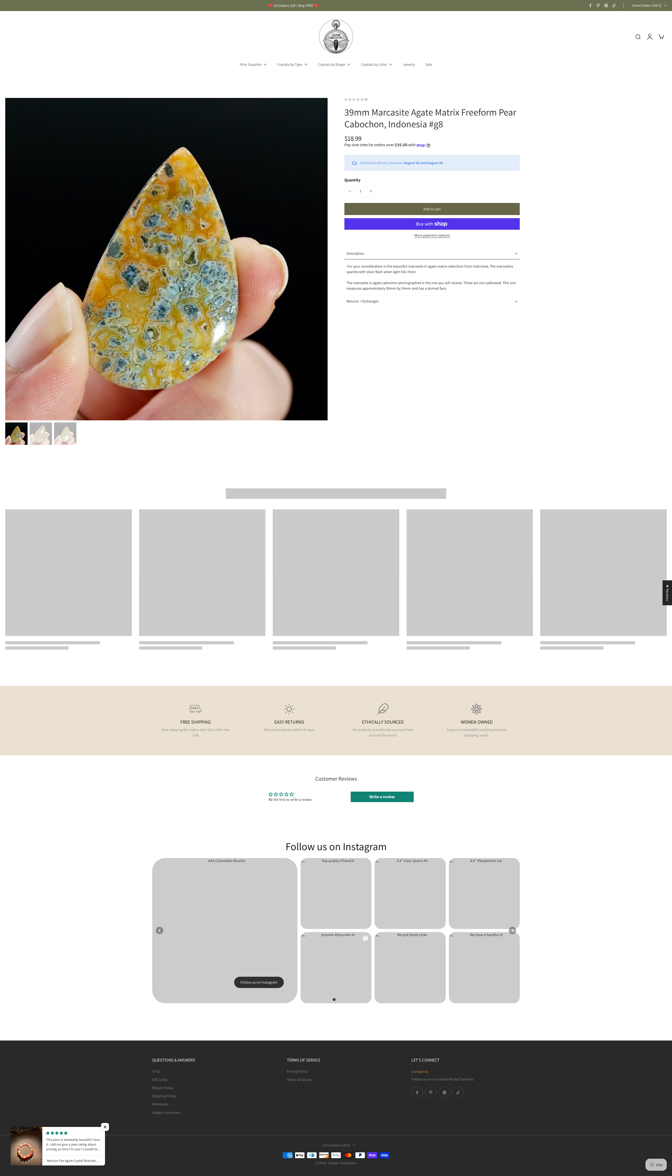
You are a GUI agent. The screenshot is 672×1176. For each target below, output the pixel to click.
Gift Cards (159, 1079)
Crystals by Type (289, 64)
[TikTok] (614, 5)
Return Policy (162, 1087)
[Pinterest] (598, 5)
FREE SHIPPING (195, 722)
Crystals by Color (374, 64)
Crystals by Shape (331, 64)
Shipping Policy (164, 1096)
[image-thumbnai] (16, 433)
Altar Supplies (250, 64)
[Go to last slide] (159, 930)
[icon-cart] (661, 36)
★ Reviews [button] (667, 592)
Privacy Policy (297, 1071)
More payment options (432, 235)
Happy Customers (166, 1112)
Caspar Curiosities (342, 1163)
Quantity (352, 180)
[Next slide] (512, 930)
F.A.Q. (156, 1071)
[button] (432, 209)
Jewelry (409, 64)
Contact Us (419, 1071)
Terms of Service (299, 1079)
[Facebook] (590, 5)
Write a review (382, 796)
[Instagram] (606, 5)
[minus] (350, 191)
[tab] (334, 999)
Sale (429, 64)
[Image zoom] (166, 259)
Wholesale (160, 1104)
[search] (638, 36)
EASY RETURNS (289, 722)
